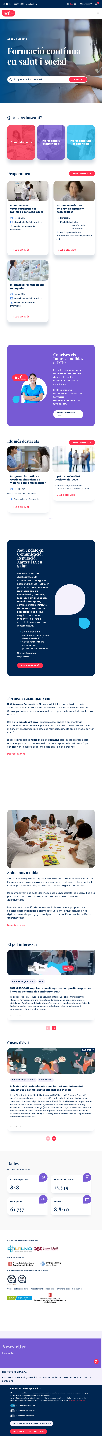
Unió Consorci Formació (8, 13)
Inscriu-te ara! (30, 665)
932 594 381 (19, 4)
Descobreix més (82, 173)
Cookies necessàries (25, 1405)
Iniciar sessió (86, 4)
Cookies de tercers (25, 1415)
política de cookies (77, 1400)
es (75, 4)
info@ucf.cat (31, 4)
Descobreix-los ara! (66, 414)
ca (71, 4)
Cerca (78, 79)
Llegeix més (21, 507)
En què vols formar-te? (27, 79)
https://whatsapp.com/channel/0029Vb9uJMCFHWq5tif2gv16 (10, 4)
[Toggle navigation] (98, 13)
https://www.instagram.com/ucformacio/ (7, 4)
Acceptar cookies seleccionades (32, 1423)
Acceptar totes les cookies (28, 1431)
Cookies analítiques (25, 1410)
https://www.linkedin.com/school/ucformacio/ (4, 4)
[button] (54, 1028)
